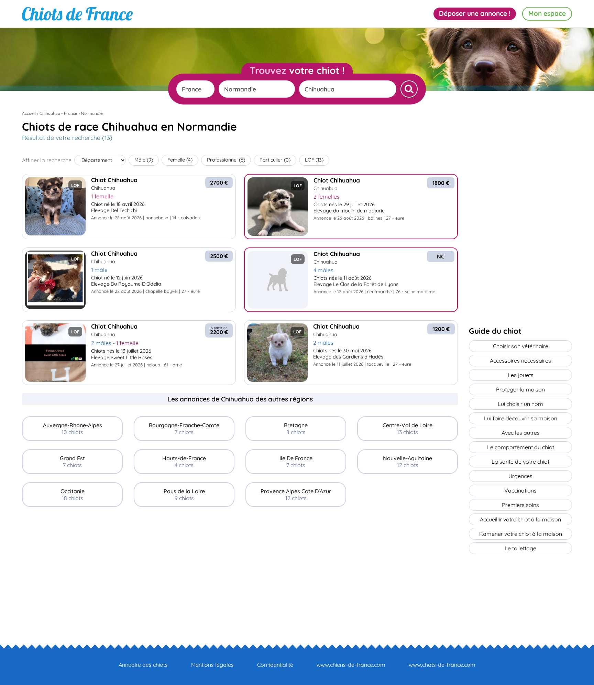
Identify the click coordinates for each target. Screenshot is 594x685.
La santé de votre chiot (520, 461)
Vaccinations (520, 490)
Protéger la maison (520, 389)
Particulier (275, 160)
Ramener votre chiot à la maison (520, 533)
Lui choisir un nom (520, 403)
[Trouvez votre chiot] (409, 89)
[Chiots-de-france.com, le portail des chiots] (77, 14)
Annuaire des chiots (143, 664)
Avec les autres (521, 432)
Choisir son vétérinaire (520, 346)
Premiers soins (520, 504)
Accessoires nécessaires (520, 360)
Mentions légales (212, 664)
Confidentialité (275, 664)
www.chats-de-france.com (442, 664)
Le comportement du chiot (520, 447)
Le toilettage (520, 548)
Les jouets (521, 375)
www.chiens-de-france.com (351, 664)
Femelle (179, 160)
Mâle (143, 160)
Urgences (520, 476)
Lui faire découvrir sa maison (520, 418)
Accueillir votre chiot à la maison (520, 519)
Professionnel (226, 160)
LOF (314, 160)
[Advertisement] (240, 563)
